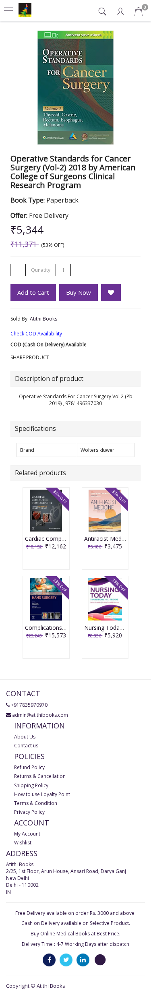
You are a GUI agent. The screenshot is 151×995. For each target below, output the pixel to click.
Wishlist (22, 842)
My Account (27, 833)
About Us (24, 736)
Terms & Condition (35, 803)
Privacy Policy (29, 812)
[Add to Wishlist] (111, 292)
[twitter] (66, 959)
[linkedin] (83, 959)
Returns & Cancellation (40, 776)
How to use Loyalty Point (42, 794)
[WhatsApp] (99, 959)
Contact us (26, 745)
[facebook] (49, 959)
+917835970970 (29, 704)
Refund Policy (29, 767)
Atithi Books (43, 318)
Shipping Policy (31, 785)
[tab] (103, 11)
